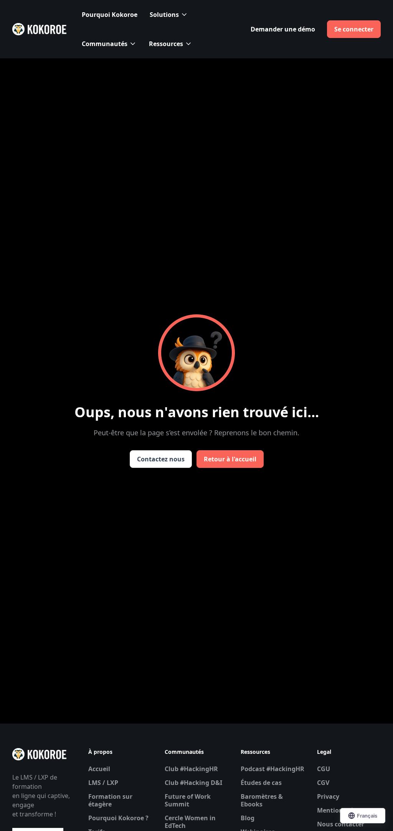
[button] (169, 14)
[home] (39, 29)
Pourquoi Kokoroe (109, 14)
